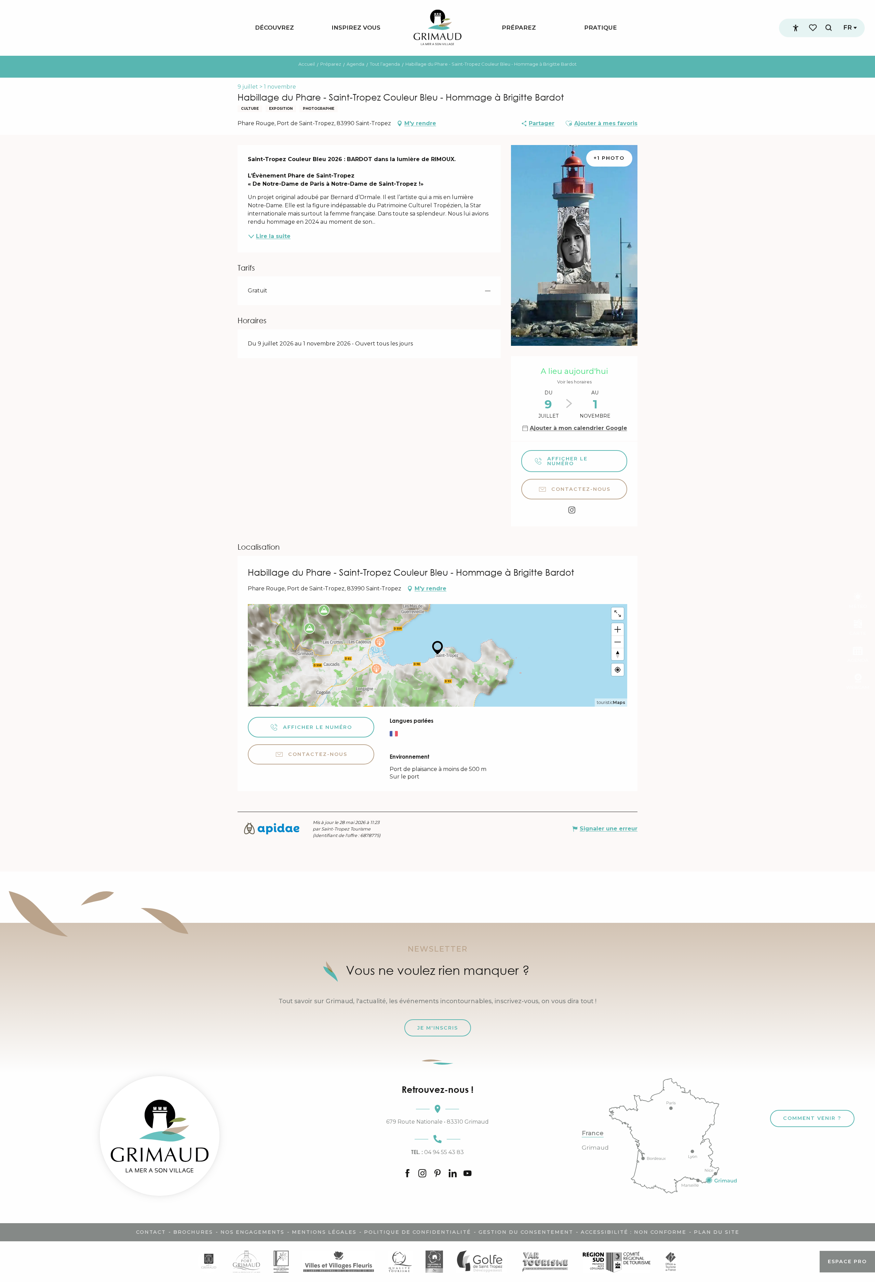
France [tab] (593, 1133)
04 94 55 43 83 (437, 1152)
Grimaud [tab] (595, 1147)
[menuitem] (274, 28)
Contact (151, 1232)
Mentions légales (324, 1232)
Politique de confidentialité (417, 1232)
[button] (828, 28)
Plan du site (716, 1232)
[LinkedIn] (452, 1174)
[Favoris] (813, 28)
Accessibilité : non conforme (633, 1232)
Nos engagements (252, 1232)
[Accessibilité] (796, 28)
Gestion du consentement (526, 1232)
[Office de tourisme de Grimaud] (159, 1136)
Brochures (193, 1232)
